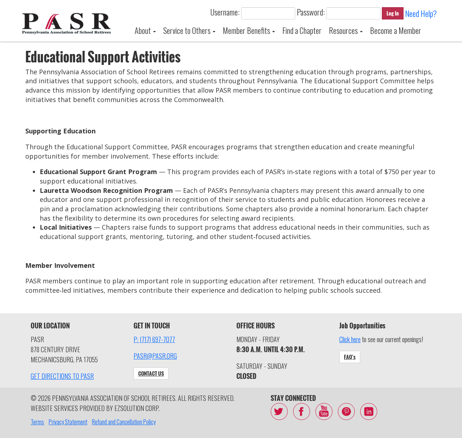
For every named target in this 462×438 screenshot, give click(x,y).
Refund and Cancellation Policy (124, 421)
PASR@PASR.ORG (155, 355)
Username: (225, 12)
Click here (350, 339)
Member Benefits (247, 30)
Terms (37, 421)
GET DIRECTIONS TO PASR (62, 376)
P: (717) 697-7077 (154, 339)
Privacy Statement (68, 421)
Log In (393, 13)
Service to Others (187, 30)
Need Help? (421, 13)
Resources (344, 30)
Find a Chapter (302, 30)
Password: (311, 12)
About (143, 30)
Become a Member (395, 30)
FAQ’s (350, 356)
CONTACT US (151, 373)
